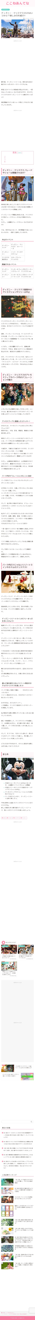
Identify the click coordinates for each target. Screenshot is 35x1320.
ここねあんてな (17, 3)
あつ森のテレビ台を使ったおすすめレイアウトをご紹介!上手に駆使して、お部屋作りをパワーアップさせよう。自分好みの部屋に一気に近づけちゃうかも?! (18, 1165)
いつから (10, 818)
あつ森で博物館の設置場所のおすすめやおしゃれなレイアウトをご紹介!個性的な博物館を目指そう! (18, 1156)
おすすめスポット (5, 9)
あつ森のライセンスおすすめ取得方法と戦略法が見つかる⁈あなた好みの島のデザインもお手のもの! (18, 1143)
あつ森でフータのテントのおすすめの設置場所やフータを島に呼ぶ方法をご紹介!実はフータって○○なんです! (18, 1135)
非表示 (19, 152)
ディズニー (24, 818)
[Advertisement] (17, 60)
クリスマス (16, 818)
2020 (4, 818)
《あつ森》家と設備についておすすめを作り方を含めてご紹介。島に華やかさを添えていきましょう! (18, 1149)
